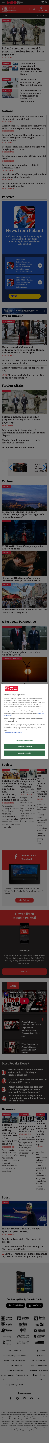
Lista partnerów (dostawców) (13, 732)
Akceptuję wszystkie (24, 753)
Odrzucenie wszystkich (24, 746)
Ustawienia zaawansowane (24, 740)
